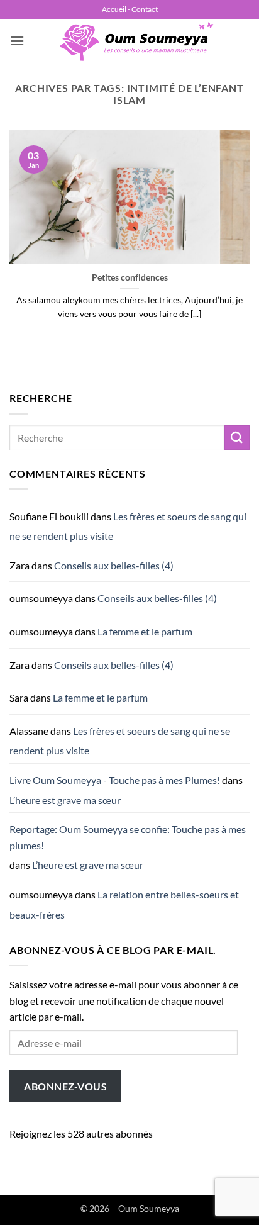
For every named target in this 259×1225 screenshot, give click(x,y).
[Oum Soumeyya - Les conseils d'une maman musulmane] (137, 41)
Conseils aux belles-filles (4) (114, 565)
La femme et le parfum (144, 631)
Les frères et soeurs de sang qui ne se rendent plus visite (127, 526)
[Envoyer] (237, 437)
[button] (17, 40)
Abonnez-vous (65, 1086)
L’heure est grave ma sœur (65, 800)
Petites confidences (130, 277)
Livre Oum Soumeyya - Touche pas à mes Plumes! (114, 780)
